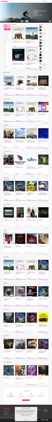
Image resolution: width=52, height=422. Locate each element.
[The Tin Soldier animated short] (20, 212)
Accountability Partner (42, 114)
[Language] (43, 1)
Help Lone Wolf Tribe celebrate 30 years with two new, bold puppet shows (8, 142)
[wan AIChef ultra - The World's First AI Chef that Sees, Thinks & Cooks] (18, 55)
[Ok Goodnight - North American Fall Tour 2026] (32, 133)
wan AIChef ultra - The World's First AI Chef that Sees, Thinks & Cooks (18, 64)
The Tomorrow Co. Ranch (8, 167)
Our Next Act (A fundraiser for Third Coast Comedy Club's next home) (20, 142)
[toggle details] (24, 47)
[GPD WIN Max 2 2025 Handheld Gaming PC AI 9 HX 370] (20, 81)
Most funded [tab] (6, 284)
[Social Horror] (32, 239)
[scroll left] (49, 21)
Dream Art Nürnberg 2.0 (19, 167)
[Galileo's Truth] (20, 291)
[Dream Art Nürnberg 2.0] (20, 160)
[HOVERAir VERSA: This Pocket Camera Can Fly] (32, 55)
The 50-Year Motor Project (43, 246)
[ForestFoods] (43, 160)
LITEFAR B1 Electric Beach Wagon (18, 41)
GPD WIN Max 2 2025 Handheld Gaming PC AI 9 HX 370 (20, 89)
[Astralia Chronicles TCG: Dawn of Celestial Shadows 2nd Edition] (43, 186)
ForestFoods (41, 167)
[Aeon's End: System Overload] (9, 291)
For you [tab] (4, 126)
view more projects (35, 70)
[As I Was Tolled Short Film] (9, 212)
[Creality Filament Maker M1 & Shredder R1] (9, 81)
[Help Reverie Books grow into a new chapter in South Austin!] (32, 160)
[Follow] (4, 217)
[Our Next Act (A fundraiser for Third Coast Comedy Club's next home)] (20, 133)
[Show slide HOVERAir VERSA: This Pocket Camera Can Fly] (23, 21)
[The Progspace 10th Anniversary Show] (32, 291)
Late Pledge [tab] (14, 126)
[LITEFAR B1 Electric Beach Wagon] (18, 33)
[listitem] (7, 43)
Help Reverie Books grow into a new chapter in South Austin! (31, 168)
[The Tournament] (20, 239)
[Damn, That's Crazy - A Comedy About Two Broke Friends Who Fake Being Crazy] (9, 239)
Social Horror (29, 246)
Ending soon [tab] (18, 126)
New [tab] (4, 284)
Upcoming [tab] (7, 126)
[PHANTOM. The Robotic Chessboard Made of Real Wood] (43, 81)
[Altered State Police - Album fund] (43, 133)
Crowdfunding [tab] (10, 126)
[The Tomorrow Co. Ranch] (9, 160)
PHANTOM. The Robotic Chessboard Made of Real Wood (43, 89)
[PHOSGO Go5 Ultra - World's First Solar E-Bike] (32, 33)
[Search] (21, 1)
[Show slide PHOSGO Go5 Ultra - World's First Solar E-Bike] (26, 21)
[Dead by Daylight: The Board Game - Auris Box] (20, 186)
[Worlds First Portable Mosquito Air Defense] (32, 81)
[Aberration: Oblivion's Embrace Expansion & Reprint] (9, 186)
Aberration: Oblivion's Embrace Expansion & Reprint (7, 194)
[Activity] (45, 1)
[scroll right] (50, 21)
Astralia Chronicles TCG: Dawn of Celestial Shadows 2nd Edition (43, 194)
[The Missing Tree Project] (32, 212)
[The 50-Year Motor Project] (43, 239)
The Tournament (18, 246)
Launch (7, 29)
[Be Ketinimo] (43, 212)
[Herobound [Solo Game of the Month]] (32, 186)
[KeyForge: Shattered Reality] (43, 291)
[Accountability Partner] (43, 107)
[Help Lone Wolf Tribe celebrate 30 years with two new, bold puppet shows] (9, 133)
